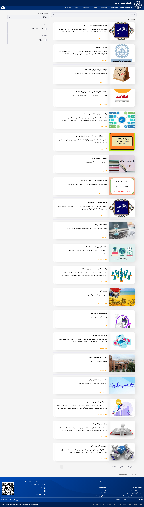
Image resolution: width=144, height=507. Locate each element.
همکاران (75, 7)
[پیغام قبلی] (66, 467)
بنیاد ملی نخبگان (102, 487)
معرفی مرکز (103, 7)
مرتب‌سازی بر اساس (43, 13)
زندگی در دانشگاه (103, 505)
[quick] (3, 3)
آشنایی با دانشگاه (138, 505)
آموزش (95, 7)
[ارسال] (54, 14)
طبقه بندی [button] (44, 35)
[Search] (3, 7)
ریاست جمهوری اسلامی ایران (135, 490)
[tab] (28, 24)
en (11, 3)
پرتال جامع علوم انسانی (100, 496)
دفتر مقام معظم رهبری (137, 487)
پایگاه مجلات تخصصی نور (100, 493)
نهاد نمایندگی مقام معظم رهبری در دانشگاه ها (131, 496)
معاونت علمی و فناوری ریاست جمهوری (133, 493)
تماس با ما (68, 7)
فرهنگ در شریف (112, 505)
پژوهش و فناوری (122, 505)
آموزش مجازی (85, 7)
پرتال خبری (94, 505)
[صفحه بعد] (54, 467)
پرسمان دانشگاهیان (101, 490)
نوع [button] (45, 24)
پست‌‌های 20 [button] (130, 467)
